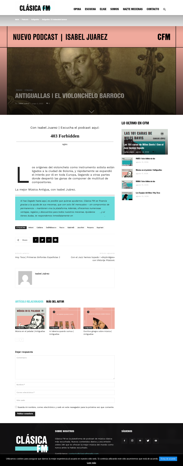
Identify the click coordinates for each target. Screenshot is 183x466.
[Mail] (140, 441)
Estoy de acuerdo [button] (168, 459)
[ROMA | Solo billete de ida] (127, 184)
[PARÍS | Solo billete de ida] (127, 161)
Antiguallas (35, 20)
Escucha (90, 9)
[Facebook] (124, 441)
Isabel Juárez (24, 103)
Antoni (30, 228)
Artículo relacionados (29, 302)
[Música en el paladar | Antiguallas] (30, 318)
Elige (103, 9)
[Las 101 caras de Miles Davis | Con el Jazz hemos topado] (145, 142)
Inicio (17, 20)
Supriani (100, 228)
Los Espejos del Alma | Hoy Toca (148, 193)
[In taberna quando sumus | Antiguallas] (64, 318)
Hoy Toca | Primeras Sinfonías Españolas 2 (37, 257)
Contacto (153, 9)
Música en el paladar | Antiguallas (30, 331)
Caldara (40, 228)
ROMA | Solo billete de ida (145, 182)
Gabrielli (70, 228)
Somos (114, 9)
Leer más (91, 463)
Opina (77, 9)
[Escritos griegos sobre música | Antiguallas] (99, 318)
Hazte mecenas (133, 9)
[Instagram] (132, 441)
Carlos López (129, 152)
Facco (61, 228)
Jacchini (80, 228)
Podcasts (25, 20)
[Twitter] (148, 441)
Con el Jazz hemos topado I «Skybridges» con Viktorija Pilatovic (93, 259)
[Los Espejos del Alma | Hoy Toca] (127, 196)
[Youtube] (156, 441)
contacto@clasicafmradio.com (84, 453)
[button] (164, 9)
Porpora (90, 228)
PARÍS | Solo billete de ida (145, 159)
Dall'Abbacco (51, 228)
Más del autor (55, 302)
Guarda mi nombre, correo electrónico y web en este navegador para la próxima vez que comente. (66, 407)
